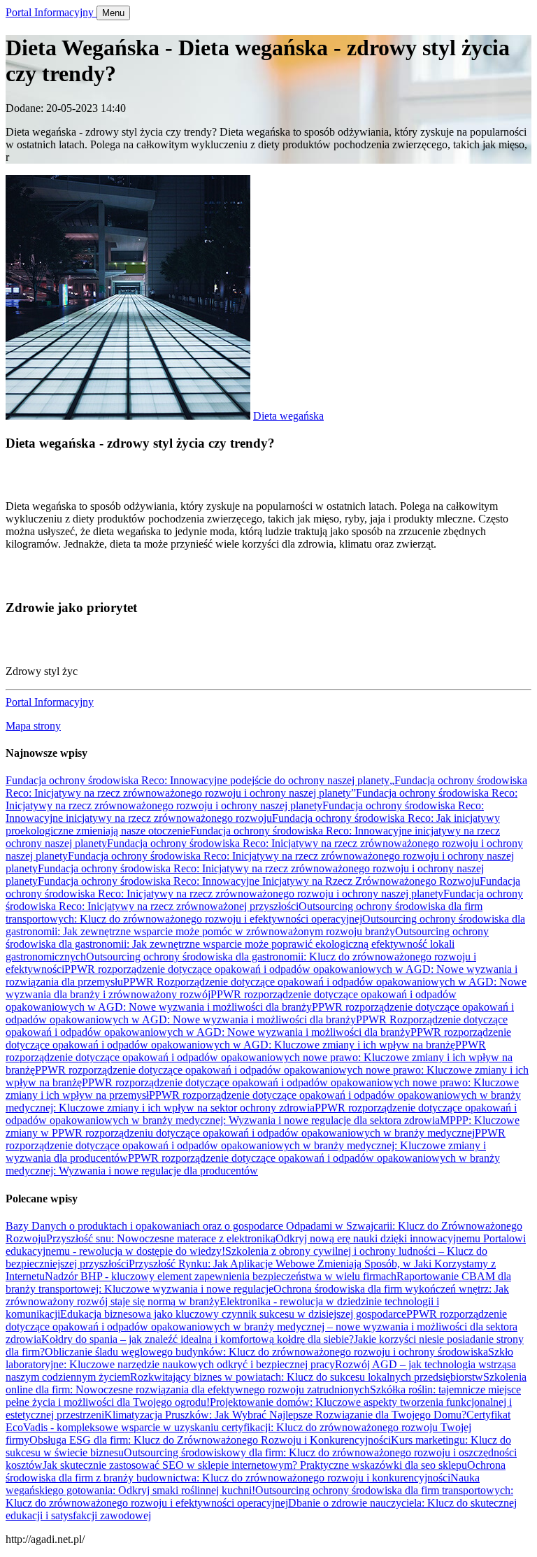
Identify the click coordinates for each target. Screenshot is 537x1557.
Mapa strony (33, 726)
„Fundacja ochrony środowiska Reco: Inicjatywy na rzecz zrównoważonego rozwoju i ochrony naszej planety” (266, 786)
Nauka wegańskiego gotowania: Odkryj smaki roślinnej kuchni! (243, 1484)
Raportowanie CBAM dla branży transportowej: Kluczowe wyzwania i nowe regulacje (258, 1282)
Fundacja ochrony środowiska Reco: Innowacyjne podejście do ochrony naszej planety (197, 780)
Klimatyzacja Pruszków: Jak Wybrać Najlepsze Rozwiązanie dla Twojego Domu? (285, 1415)
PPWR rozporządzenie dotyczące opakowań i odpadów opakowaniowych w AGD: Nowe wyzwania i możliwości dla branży (231, 1000)
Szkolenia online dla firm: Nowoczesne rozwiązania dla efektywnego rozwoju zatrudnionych (266, 1383)
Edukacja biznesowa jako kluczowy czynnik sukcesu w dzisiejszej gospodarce (233, 1314)
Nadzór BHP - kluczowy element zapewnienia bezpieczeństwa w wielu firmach (220, 1276)
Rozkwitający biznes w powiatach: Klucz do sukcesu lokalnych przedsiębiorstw (306, 1377)
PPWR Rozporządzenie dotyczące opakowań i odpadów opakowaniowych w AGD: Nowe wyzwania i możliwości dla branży (257, 1026)
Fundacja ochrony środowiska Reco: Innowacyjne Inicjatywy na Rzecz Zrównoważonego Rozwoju (259, 881)
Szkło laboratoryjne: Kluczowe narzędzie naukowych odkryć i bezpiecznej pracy (259, 1358)
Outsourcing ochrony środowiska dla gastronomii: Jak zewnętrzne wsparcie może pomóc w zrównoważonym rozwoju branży (265, 925)
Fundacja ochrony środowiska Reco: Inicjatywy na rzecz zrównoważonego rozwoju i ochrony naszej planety (261, 799)
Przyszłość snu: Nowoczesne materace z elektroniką (160, 1238)
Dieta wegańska (288, 416)
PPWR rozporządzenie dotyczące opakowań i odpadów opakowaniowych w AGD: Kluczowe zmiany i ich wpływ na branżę (258, 1038)
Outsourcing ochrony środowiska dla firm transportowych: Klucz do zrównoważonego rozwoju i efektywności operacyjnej (244, 912)
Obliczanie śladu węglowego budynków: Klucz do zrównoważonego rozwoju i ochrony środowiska (266, 1352)
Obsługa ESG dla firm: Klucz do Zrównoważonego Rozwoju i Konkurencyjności (210, 1440)
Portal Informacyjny (51, 12)
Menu (113, 13)
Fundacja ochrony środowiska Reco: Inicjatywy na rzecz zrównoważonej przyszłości (264, 900)
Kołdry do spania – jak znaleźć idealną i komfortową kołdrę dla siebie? (197, 1339)
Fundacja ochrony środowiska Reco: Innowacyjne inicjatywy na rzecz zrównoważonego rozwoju (245, 811)
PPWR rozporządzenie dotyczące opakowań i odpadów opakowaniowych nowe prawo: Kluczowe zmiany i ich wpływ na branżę (259, 1057)
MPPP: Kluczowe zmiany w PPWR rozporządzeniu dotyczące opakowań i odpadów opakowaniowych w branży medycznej (263, 1126)
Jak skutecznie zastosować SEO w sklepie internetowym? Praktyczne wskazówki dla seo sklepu (255, 1465)
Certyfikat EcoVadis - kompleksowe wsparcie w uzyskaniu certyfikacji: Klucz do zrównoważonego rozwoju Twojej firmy (258, 1427)
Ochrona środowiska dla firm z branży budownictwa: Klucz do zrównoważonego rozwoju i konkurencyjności (256, 1471)
